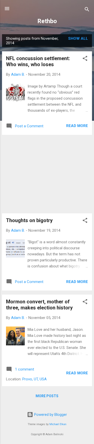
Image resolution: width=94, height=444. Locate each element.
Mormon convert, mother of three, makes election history (39, 305)
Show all (78, 38)
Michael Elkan (57, 424)
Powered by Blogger (50, 414)
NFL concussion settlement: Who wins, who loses (38, 61)
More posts (47, 396)
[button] (85, 59)
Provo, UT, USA (34, 379)
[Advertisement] (47, 174)
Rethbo (47, 21)
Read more (77, 126)
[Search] (87, 10)
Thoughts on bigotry (29, 220)
